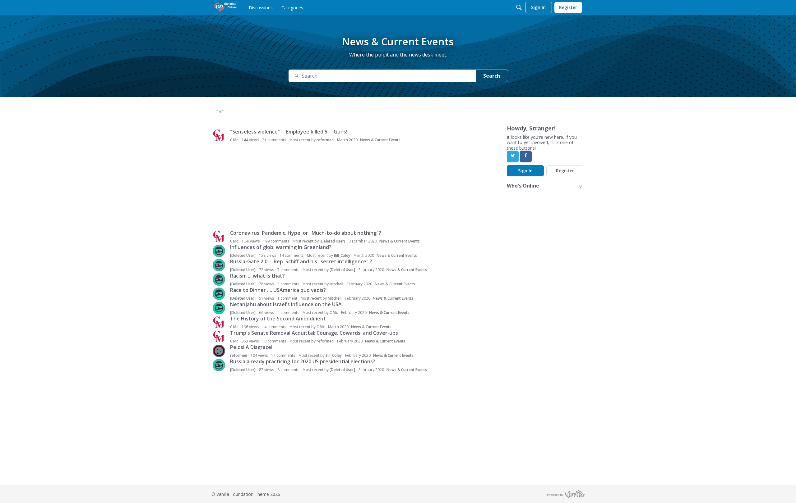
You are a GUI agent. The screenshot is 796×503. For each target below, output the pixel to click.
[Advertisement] (308, 186)
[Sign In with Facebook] (526, 156)
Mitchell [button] (336, 284)
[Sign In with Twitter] (513, 156)
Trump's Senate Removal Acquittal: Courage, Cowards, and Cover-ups (314, 332)
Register (565, 171)
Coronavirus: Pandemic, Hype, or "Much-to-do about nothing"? (305, 232)
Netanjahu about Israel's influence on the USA (286, 304)
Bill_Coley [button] (342, 255)
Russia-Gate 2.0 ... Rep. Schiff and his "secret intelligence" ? (301, 261)
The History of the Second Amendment (278, 318)
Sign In (525, 171)
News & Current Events (380, 140)
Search (491, 75)
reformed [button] (325, 140)
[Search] (519, 7)
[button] (219, 135)
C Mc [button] (234, 140)
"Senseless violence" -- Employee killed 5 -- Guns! (288, 131)
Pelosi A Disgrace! (251, 347)
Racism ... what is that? (257, 275)
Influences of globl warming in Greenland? (280, 247)
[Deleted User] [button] (332, 241)
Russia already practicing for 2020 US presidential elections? (302, 361)
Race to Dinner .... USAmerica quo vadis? (278, 290)
